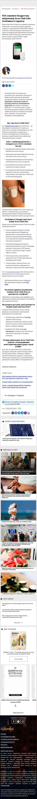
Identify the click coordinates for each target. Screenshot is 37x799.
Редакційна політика (8, 737)
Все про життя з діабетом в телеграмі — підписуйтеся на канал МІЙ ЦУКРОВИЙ (19, 403)
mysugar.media (5, 785)
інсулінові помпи (13, 272)
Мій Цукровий (6, 8)
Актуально (15, 8)
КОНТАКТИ (4, 744)
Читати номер (18, 659)
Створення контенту (8, 742)
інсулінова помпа (11, 408)
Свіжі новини (8, 599)
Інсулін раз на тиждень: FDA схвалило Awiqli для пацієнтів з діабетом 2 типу (17, 439)
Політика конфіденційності (10, 739)
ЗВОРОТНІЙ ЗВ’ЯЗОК (7, 747)
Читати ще (18, 622)
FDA (19, 408)
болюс (18, 176)
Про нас (3, 734)
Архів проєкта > (18, 713)
